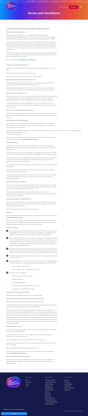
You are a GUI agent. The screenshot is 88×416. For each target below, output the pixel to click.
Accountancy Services (50, 382)
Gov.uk (27, 384)
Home (27, 380)
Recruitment (48, 394)
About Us (73, 7)
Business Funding (49, 384)
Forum (27, 386)
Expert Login (64, 1)
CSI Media (79, 411)
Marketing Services (49, 398)
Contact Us (67, 382)
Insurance (47, 392)
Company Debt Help (50, 380)
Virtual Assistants (49, 404)
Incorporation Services (50, 400)
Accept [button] (14, 413)
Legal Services (48, 386)
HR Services (48, 396)
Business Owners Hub (43, 1)
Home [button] (23, 409)
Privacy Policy (38, 295)
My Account (65, 7)
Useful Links (67, 390)
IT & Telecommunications (51, 402)
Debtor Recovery (49, 390)
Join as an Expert (54, 1)
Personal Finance (49, 388)
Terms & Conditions (69, 388)
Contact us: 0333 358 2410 (76, 1)
